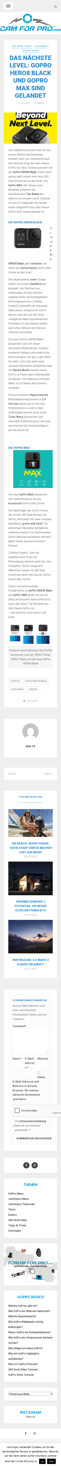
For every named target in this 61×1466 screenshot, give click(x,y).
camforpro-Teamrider (21, 1204)
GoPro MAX (15, 185)
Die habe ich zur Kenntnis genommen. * (30, 1126)
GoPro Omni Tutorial (21, 1374)
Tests (12, 1209)
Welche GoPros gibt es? (22, 1305)
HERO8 (33, 689)
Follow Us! (30, 1417)
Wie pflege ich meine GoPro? (25, 1348)
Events (12, 1214)
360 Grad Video (22, 46)
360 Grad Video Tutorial (22, 1369)
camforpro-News (18, 1199)
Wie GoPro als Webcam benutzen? (29, 1311)
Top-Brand (32, 194)
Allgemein (41, 46)
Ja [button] (42, 1461)
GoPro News (31, 50)
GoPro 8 (15, 680)
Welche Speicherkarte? (22, 1316)
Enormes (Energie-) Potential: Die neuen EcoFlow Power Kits (30, 906)
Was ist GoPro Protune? (23, 1364)
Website (42, 1058)
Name (17, 1058)
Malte (41, 103)
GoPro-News (16, 1193)
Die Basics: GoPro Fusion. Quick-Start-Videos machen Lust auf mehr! (31, 848)
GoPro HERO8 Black (25, 172)
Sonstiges (14, 1230)
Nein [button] (51, 1461)
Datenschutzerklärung (32, 1121)
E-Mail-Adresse (30, 1063)
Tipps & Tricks (17, 1225)
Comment (32, 701)
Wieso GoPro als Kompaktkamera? (29, 1332)
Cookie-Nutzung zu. (26, 1461)
